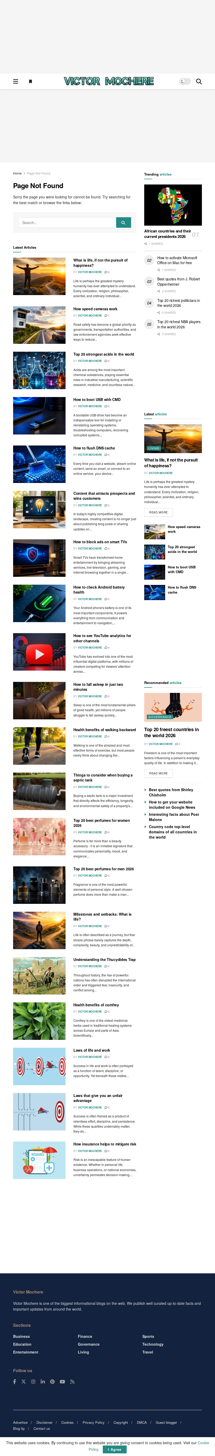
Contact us (42, 1428)
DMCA (142, 1422)
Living (153, 448)
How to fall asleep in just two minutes (98, 687)
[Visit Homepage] (109, 81)
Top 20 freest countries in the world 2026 (171, 732)
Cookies (67, 1422)
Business (21, 1336)
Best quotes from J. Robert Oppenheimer (178, 281)
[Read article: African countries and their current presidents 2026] (173, 205)
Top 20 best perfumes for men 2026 (103, 868)
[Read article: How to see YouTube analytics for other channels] (39, 652)
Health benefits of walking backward (104, 729)
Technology (153, 1344)
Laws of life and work (91, 1050)
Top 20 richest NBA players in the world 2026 (179, 324)
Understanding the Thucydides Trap (104, 959)
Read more (161, 511)
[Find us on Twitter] (23, 1382)
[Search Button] (199, 81)
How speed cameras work (95, 308)
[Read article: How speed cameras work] (39, 325)
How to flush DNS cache (94, 447)
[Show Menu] (15, 81)
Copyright (121, 1422)
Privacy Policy (94, 1422)
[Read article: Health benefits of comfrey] (39, 1021)
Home (17, 173)
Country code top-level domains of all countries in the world (173, 832)
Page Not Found (38, 173)
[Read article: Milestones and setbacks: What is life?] (39, 930)
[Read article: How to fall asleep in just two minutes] (39, 700)
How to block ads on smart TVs (100, 541)
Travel (147, 1352)
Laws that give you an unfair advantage (97, 1098)
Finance (85, 1336)
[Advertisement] (107, 36)
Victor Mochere (90, 272)
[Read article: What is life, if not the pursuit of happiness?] (39, 276)
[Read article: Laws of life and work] (39, 1066)
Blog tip (19, 1428)
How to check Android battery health (99, 589)
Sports (148, 1336)
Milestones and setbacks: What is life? (102, 916)
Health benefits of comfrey (96, 1004)
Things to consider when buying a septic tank (103, 777)
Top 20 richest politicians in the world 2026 (178, 303)
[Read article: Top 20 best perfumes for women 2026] (39, 836)
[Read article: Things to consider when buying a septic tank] (39, 791)
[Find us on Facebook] (14, 1382)
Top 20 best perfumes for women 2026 (101, 823)
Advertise (20, 1422)
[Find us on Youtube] (62, 1382)
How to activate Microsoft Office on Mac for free (177, 260)
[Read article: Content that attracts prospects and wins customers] (39, 509)
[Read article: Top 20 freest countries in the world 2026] (173, 707)
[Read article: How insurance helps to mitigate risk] (39, 1160)
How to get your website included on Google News (172, 804)
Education (22, 1344)
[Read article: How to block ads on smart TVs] (39, 558)
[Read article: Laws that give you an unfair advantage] (39, 1112)
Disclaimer (44, 1422)
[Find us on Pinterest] (52, 1382)
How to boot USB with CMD (96, 399)
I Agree (114, 1449)
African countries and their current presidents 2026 (167, 233)
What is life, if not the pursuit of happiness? (100, 262)
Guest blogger (166, 1422)
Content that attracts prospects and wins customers (104, 496)
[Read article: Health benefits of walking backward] (39, 746)
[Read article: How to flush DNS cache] (39, 464)
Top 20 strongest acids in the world (103, 354)
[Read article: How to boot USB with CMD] (39, 415)
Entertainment (25, 1352)
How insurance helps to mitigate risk (104, 1144)
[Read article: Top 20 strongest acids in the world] (39, 370)
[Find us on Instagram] (33, 1382)
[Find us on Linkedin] (43, 1382)
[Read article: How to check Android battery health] (39, 603)
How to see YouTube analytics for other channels (102, 638)
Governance (159, 717)
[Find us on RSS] (72, 1382)
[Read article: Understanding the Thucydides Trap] (39, 976)
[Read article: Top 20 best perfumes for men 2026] (39, 885)
